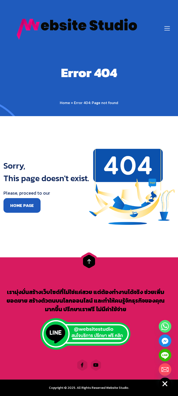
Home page (22, 205)
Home (65, 102)
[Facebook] (82, 365)
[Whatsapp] (165, 326)
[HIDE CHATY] (165, 384)
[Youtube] (96, 365)
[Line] (165, 355)
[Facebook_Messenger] (165, 340)
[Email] (165, 369)
